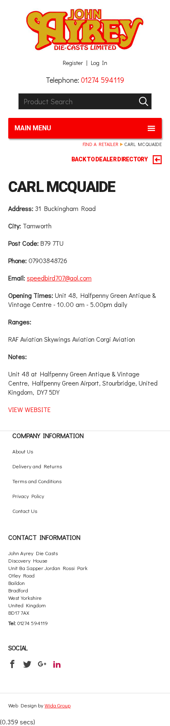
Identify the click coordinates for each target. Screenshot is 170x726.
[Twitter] (27, 664)
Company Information (48, 435)
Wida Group (58, 705)
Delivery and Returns (37, 466)
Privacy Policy (28, 495)
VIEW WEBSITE (29, 409)
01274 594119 (102, 80)
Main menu (32, 128)
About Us (22, 451)
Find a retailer (100, 144)
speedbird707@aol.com (59, 277)
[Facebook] (12, 664)
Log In (99, 63)
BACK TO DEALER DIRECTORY (110, 159)
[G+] (42, 664)
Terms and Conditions (36, 480)
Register (73, 63)
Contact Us (24, 510)
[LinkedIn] (57, 664)
